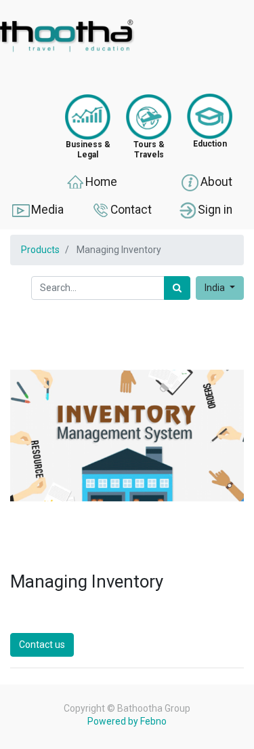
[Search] (177, 288)
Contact (131, 209)
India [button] (216, 287)
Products (40, 249)
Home (101, 182)
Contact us (42, 644)
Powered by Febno (127, 721)
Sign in (215, 209)
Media (47, 209)
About (216, 182)
